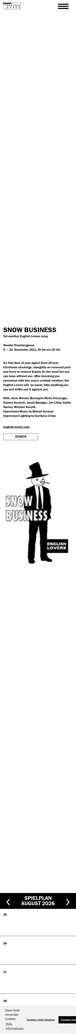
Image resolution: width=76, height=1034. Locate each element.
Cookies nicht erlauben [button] (41, 1019)
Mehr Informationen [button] (15, 1026)
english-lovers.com (16, 427)
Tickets (20, 437)
